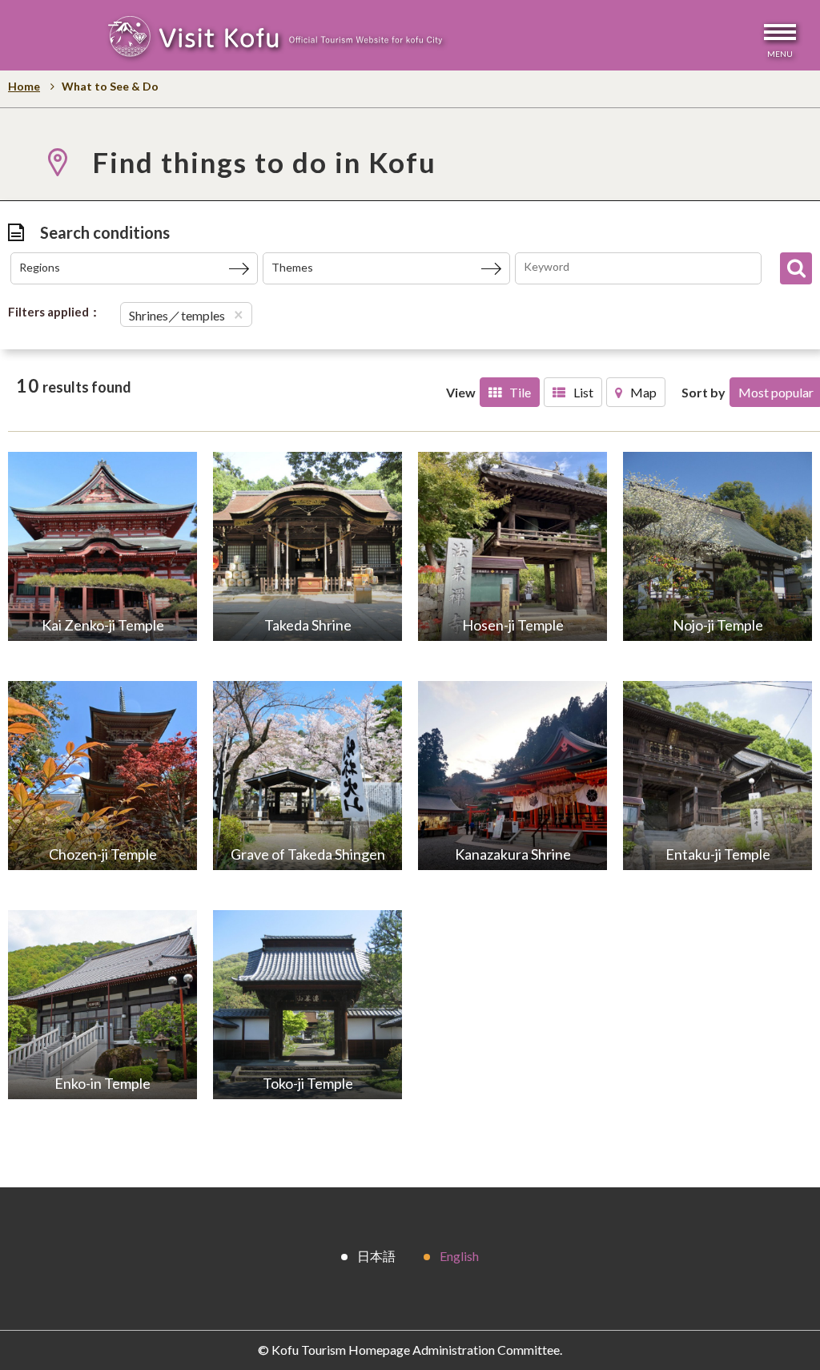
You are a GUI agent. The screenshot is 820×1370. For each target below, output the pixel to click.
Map (643, 392)
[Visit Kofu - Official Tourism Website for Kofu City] (274, 39)
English (459, 1255)
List (583, 392)
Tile (520, 392)
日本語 (376, 1255)
